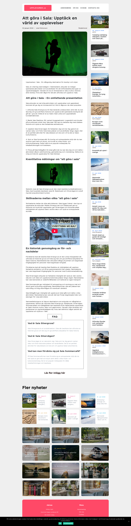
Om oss (75, 8)
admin (94, 32)
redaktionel (83, 28)
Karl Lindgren (96, 118)
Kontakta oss (93, 8)
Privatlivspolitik (68, 523)
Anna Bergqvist (97, 89)
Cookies (83, 8)
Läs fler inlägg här (54, 373)
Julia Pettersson (41, 28)
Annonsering (66, 8)
